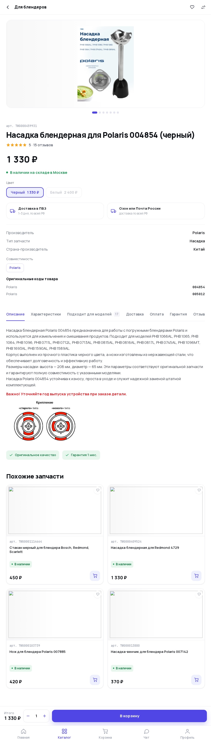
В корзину (129, 716)
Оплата (157, 314)
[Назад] (8, 7)
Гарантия (178, 314)
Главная (23, 737)
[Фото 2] (100, 113)
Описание (15, 314)
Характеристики (46, 314)
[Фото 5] (111, 113)
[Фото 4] (107, 113)
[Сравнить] (203, 7)
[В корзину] (95, 576)
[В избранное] (192, 7)
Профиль (187, 737)
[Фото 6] (114, 113)
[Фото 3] (103, 113)
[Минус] (28, 716)
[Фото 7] (118, 113)
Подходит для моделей (92, 314)
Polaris (15, 267)
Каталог (64, 737)
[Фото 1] (94, 113)
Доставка (135, 314)
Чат (147, 737)
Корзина (105, 737)
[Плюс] (44, 716)
